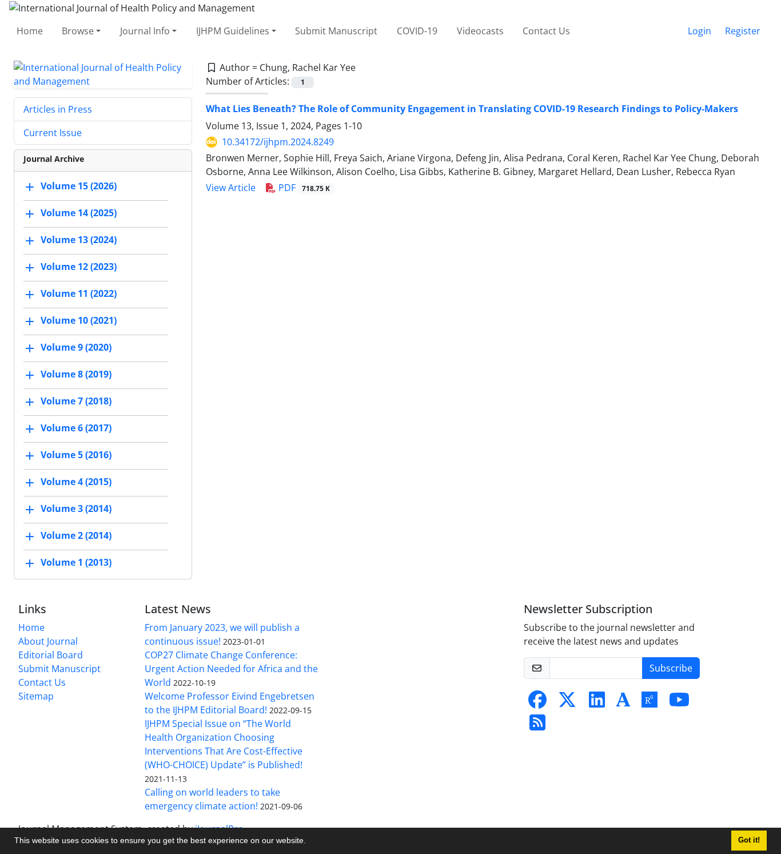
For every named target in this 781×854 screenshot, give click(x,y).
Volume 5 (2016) (76, 454)
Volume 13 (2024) (79, 239)
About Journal (48, 641)
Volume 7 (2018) (76, 401)
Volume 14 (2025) (79, 212)
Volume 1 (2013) (76, 562)
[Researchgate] (649, 703)
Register (742, 31)
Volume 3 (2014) (76, 508)
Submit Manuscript (336, 31)
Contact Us (546, 31)
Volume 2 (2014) (76, 535)
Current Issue (52, 132)
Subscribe (670, 668)
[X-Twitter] (567, 703)
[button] (310, 842)
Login (699, 31)
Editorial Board (50, 655)
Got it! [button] (749, 840)
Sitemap (36, 696)
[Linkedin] (597, 703)
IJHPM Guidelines (232, 31)
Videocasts (480, 31)
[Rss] (537, 726)
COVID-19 (417, 31)
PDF (303, 187)
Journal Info (145, 31)
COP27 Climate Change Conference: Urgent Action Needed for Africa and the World (231, 669)
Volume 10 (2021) (79, 320)
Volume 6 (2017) (76, 428)
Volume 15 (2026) (79, 186)
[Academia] (623, 703)
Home (30, 31)
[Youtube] (679, 703)
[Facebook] (537, 703)
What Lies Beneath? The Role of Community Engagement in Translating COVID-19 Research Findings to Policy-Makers (472, 108)
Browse (78, 31)
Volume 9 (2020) (76, 347)
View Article (231, 187)
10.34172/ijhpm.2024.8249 (278, 142)
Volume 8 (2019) (76, 374)
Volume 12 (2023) (79, 266)
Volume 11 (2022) (79, 293)
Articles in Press (57, 109)
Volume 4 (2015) (76, 481)
